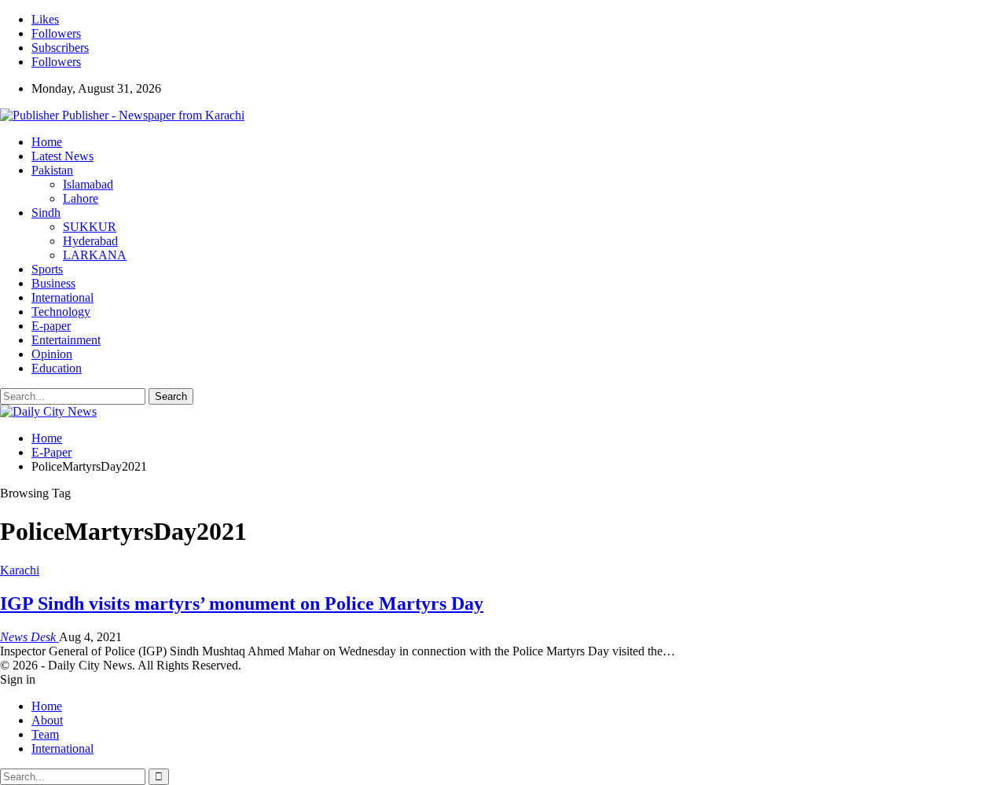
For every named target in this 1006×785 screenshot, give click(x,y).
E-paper (51, 325)
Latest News (62, 156)
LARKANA (95, 255)
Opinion (51, 354)
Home (46, 142)
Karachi (19, 570)
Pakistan (52, 170)
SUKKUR (89, 226)
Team (45, 734)
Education (56, 368)
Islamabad (88, 184)
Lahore (80, 198)
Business (53, 283)
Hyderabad (90, 241)
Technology (60, 311)
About (47, 720)
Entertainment (66, 340)
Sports (47, 269)
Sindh (46, 212)
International (62, 297)
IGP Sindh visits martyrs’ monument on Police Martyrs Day (241, 603)
